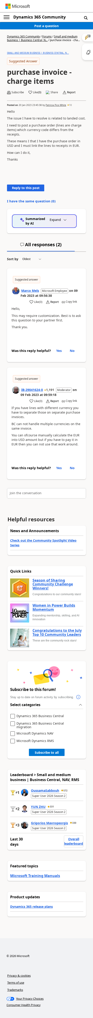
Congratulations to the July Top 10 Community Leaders (57, 633)
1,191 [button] (50, 390)
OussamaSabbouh (45, 790)
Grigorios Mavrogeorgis (49, 823)
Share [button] (54, 92)
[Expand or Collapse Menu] (6, 17)
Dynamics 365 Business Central (40, 716)
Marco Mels (30, 290)
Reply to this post (26, 188)
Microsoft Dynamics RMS (35, 741)
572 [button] (65, 790)
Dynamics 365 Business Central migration (40, 725)
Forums (47, 36)
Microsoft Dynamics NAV (34, 733)
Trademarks (15, 990)
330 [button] (74, 822)
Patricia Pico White (56, 105)
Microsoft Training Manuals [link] (35, 875)
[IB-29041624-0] (15, 390)
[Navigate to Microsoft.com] (17, 6)
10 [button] (70, 105)
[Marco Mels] (15, 291)
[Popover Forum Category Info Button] (78, 697)
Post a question (46, 26)
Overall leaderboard (73, 841)
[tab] (41, 246)
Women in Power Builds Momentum (54, 607)
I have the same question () (31, 201)
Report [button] (71, 92)
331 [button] (52, 806)
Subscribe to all (47, 752)
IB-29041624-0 (32, 390)
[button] (86, 17)
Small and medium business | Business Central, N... (42, 38)
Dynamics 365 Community (39, 17)
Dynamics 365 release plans (31, 906)
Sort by (12, 259)
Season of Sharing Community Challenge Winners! (53, 584)
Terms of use (15, 983)
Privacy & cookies (19, 976)
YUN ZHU (38, 807)
